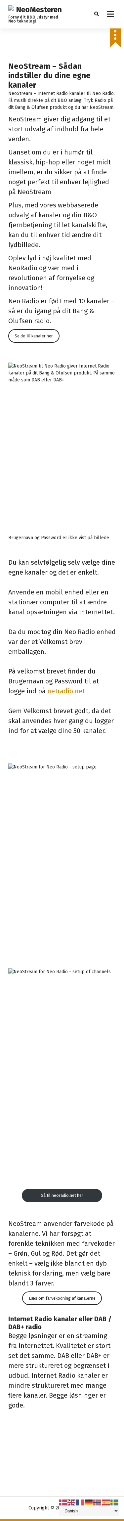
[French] (80, 1502)
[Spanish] (106, 1502)
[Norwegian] (97, 1502)
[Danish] (63, 1502)
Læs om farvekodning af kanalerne (62, 1298)
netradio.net (66, 691)
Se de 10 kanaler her (34, 335)
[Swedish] (114, 1502)
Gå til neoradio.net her (62, 1195)
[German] (89, 1502)
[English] (71, 1502)
